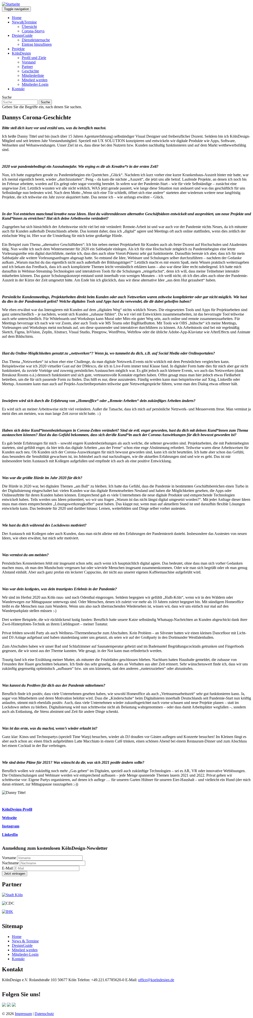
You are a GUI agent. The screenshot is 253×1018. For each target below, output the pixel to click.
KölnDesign (21, 53)
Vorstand (29, 62)
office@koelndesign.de (156, 980)
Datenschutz (44, 1014)
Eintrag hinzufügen (37, 44)
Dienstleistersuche (36, 40)
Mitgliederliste (33, 75)
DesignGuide (22, 35)
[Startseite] (11, 4)
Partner (27, 66)
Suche (7, 97)
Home (16, 18)
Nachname (10, 863)
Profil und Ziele (34, 58)
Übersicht (29, 26)
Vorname (9, 858)
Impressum (23, 1014)
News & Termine (25, 941)
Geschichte (30, 71)
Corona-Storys (33, 31)
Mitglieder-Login (35, 84)
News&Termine (24, 22)
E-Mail (7, 868)
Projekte (18, 49)
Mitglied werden (34, 80)
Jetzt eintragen (14, 873)
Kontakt (18, 89)
